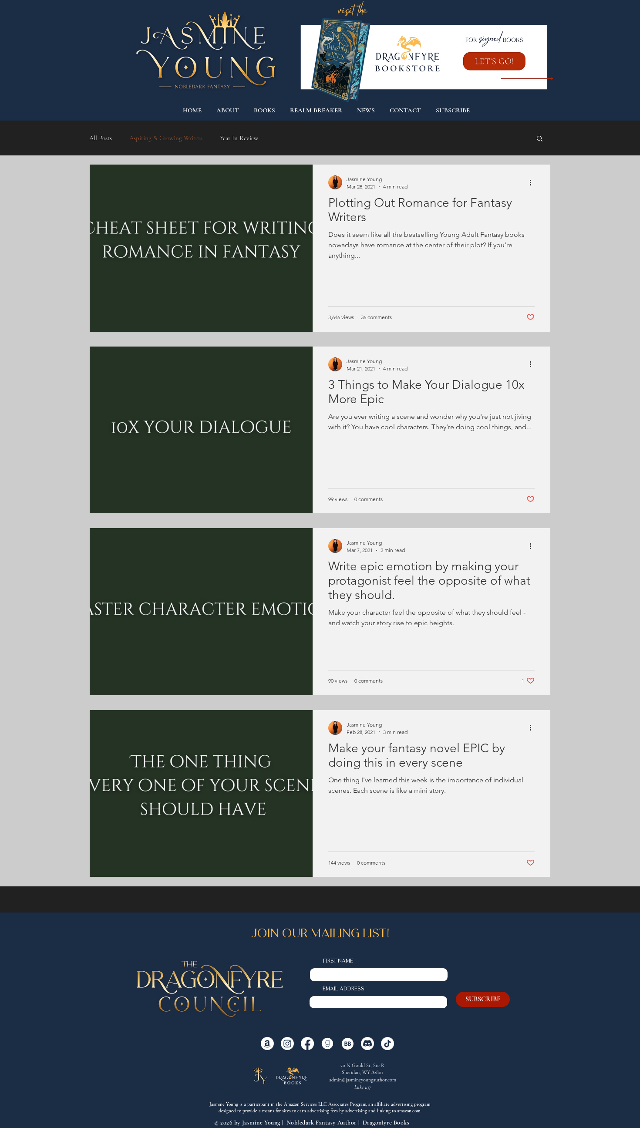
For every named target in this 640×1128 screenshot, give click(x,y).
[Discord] (367, 1043)
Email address (343, 989)
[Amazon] (267, 1043)
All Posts (100, 138)
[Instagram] (287, 1043)
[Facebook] (307, 1043)
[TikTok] (387, 1043)
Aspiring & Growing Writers (165, 138)
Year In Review (239, 138)
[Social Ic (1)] (347, 1043)
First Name (338, 961)
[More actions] (533, 182)
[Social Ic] (327, 1043)
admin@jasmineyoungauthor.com (362, 1080)
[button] (540, 139)
